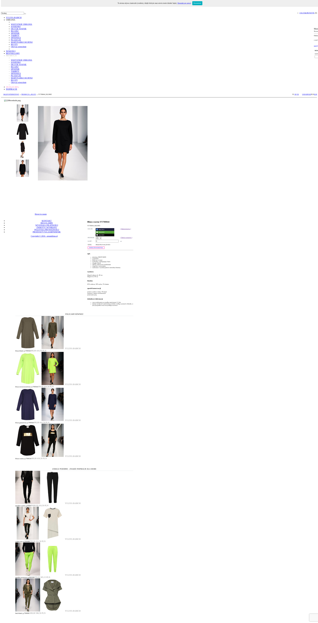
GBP (306, 94)
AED (309, 94)
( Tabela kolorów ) (125, 229)
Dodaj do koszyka (96, 247)
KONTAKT (47, 221)
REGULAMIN (47, 223)
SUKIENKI (15, 26)
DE (296, 94)
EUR (315, 94)
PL (293, 94)
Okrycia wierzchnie (18, 47)
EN (298, 94)
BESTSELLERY (13, 53)
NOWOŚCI (10, 51)
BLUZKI (14, 31)
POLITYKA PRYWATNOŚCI (46, 230)
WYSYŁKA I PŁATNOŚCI (46, 225)
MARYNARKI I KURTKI (22, 42)
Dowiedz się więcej (184, 3)
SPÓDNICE (16, 38)
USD (303, 94)
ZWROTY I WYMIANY (47, 227)
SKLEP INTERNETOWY (11, 94)
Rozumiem (197, 3)
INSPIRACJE (11, 89)
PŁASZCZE (16, 40)
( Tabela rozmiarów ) (126, 237)
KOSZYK (310, 13)
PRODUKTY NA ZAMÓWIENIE (47, 232)
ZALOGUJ (303, 13)
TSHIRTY (15, 35)
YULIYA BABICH (14, 18)
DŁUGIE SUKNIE (18, 29)
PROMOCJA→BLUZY (28, 94)
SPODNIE (15, 33)
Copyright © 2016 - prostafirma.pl (44, 236)
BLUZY (14, 44)
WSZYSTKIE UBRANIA (21, 24)
